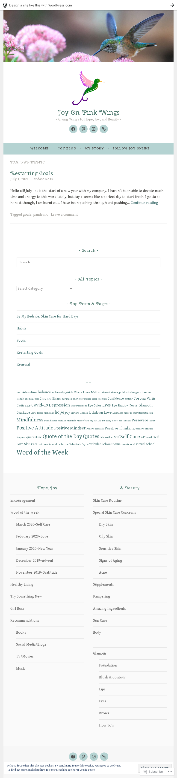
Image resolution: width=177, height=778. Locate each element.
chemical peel (32, 399)
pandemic (40, 214)
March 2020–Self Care (33, 524)
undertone (63, 444)
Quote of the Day (62, 436)
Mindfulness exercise (55, 420)
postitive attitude (144, 428)
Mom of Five (83, 420)
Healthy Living (21, 584)
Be (53, 392)
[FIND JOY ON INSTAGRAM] (93, 756)
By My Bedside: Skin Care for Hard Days (48, 316)
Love (108, 412)
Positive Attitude (35, 428)
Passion (127, 420)
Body (97, 632)
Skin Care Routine (107, 500)
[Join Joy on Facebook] (73, 129)
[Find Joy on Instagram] (93, 129)
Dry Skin (106, 524)
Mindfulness (30, 420)
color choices (85, 399)
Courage (23, 405)
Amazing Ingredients (109, 608)
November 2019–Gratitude (36, 572)
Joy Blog (67, 148)
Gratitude (23, 413)
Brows (104, 713)
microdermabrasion (143, 413)
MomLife (71, 420)
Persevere (140, 420)
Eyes (106, 405)
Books (21, 632)
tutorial (53, 444)
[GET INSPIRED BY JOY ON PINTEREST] (83, 756)
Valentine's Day (77, 444)
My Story (94, 148)
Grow (33, 413)
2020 (19, 392)
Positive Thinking (120, 428)
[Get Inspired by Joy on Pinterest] (83, 129)
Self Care (130, 437)
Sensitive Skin (110, 548)
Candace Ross (42, 179)
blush (126, 392)
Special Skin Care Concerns (114, 512)
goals (27, 214)
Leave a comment (64, 214)
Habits (22, 328)
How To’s (106, 725)
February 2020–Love (32, 536)
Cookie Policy (87, 769)
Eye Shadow (120, 405)
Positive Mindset (70, 428)
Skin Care (31, 444)
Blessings (116, 392)
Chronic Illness (50, 398)
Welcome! (40, 148)
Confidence (116, 398)
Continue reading (144, 203)
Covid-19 (39, 405)
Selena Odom (106, 437)
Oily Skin (106, 536)
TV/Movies (25, 656)
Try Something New (26, 596)
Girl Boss (17, 608)
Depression (59, 405)
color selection (99, 399)
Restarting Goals (31, 173)
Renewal (23, 364)
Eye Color (94, 405)
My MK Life (95, 420)
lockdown (96, 413)
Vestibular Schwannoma (103, 444)
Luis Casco (117, 413)
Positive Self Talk (95, 428)
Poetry (152, 420)
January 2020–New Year (34, 548)
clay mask (67, 399)
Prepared (21, 437)
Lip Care (75, 413)
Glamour (146, 405)
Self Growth (147, 437)
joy (67, 412)
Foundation (108, 665)
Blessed (106, 392)
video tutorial (128, 444)
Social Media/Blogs (31, 644)
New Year (117, 420)
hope (59, 412)
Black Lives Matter (87, 392)
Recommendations (24, 620)
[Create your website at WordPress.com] (88, 5)
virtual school (145, 444)
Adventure (29, 392)
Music (20, 668)
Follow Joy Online (131, 148)
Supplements (103, 584)
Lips (102, 689)
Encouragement (79, 405)
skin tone (43, 444)
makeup (128, 413)
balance (44, 392)
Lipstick (84, 413)
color (75, 399)
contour (129, 399)
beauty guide (64, 392)
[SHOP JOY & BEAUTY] (104, 756)
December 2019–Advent (34, 560)
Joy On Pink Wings (89, 112)
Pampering (101, 596)
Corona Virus (144, 398)
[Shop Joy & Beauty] (103, 129)
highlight (49, 413)
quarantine (34, 437)
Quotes (91, 436)
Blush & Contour (112, 677)
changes (134, 392)
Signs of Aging (110, 560)
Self (116, 437)
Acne (103, 572)
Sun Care (100, 620)
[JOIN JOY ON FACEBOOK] (73, 756)
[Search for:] (88, 262)
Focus (21, 340)
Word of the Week (42, 452)
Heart (40, 413)
